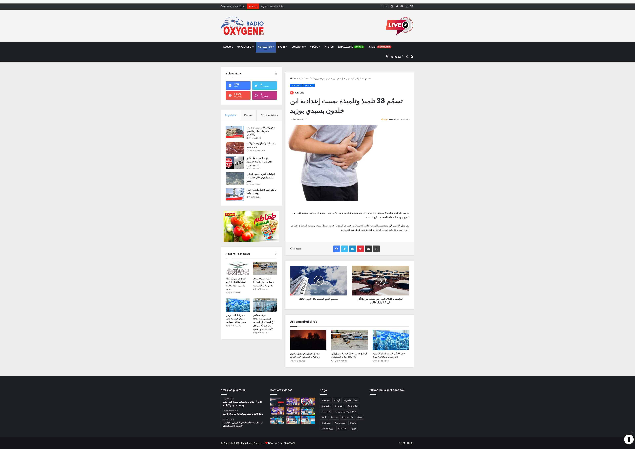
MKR (380, 46)
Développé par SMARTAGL (282, 443)
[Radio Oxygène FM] (243, 25)
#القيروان (339, 406)
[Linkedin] (352, 249)
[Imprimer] (376, 249)
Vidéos (314, 46)
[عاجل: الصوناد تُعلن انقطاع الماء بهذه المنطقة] (235, 194)
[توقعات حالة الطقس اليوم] (277, 411)
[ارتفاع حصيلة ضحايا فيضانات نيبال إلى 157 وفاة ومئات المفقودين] (349, 340)
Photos (329, 46)
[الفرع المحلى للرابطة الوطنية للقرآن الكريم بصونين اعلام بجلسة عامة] (238, 268)
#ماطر (353, 423)
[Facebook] (336, 249)
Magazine (352, 46)
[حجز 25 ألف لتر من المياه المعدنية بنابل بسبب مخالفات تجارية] (391, 340)
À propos (342, 428)
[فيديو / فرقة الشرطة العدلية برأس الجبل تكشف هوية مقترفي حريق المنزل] (277, 401)
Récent (248, 115)
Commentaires (269, 115)
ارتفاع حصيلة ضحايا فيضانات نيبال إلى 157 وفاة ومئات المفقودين (349, 355)
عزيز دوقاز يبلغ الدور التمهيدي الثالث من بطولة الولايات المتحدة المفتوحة (294, 6)
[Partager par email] (368, 249)
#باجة (324, 417)
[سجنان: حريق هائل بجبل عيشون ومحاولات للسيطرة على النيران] (308, 340)
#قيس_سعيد (340, 423)
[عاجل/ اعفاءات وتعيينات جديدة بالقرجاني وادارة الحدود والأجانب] (235, 132)
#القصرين (326, 406)
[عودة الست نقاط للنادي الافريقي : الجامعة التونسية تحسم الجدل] (235, 163)
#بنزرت (334, 417)
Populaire (230, 115)
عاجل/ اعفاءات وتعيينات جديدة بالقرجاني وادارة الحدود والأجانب (261, 131)
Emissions (298, 46)
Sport (281, 46)
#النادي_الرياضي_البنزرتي (345, 411)
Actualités (265, 46)
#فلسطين (326, 423)
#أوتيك (337, 400)
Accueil (296, 78)
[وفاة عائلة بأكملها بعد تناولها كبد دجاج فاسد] (235, 148)
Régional (309, 85)
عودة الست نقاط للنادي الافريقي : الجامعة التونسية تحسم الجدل (259, 162)
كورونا (353, 428)
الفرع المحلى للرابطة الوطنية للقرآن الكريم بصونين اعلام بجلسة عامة (236, 284)
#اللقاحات (326, 411)
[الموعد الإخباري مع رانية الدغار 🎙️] (293, 401)
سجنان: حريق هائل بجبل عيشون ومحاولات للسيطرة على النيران (305, 355)
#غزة (360, 417)
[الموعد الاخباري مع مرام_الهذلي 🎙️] (293, 411)
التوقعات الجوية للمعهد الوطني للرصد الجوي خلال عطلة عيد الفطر (261, 177)
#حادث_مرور (347, 417)
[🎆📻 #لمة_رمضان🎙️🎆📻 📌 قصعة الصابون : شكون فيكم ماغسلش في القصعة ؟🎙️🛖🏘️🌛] (308, 401)
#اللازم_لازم (353, 406)
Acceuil (228, 46)
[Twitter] (344, 249)
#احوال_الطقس (351, 400)
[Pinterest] (360, 249)
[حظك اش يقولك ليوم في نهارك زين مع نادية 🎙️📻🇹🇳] (277, 420)
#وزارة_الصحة (328, 428)
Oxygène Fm (244, 46)
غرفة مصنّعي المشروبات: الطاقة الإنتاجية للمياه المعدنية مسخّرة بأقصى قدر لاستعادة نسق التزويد (263, 322)
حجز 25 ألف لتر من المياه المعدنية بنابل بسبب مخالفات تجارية (389, 355)
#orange (326, 400)
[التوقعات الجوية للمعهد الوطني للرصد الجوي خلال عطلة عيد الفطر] (235, 178)
